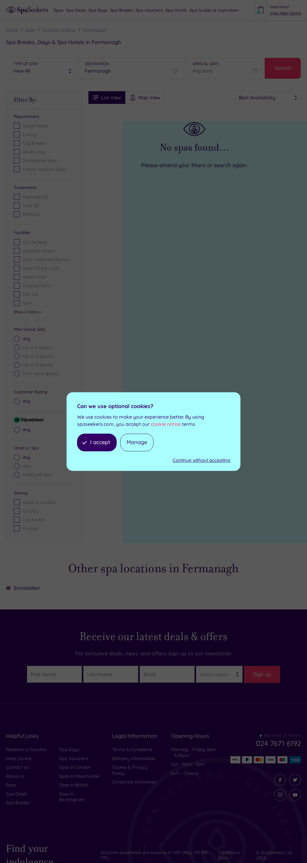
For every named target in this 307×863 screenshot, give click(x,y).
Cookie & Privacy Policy (130, 770)
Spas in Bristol (73, 785)
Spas (30, 29)
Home (12, 29)
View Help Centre (285, 13)
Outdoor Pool (36, 285)
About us (15, 776)
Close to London (39, 502)
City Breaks (34, 143)
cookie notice (166, 424)
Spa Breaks (18, 802)
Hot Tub (30, 294)
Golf (27, 303)
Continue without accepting (201, 460)
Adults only (34, 152)
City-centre (33, 519)
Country (31, 511)
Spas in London (75, 767)
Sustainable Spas (40, 160)
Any (26, 338)
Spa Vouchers (73, 758)
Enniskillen (27, 588)
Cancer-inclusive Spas (44, 169)
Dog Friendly (35, 125)
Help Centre (18, 758)
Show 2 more (25, 311)
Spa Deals (16, 794)
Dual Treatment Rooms (46, 259)
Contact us (17, 767)
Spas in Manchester (79, 776)
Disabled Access (39, 251)
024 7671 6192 (278, 743)
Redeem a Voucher (26, 749)
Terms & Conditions (132, 749)
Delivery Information (134, 758)
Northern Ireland (59, 29)
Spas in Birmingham (72, 797)
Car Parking (34, 242)
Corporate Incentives (134, 782)
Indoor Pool (34, 277)
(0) (35, 197)
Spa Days (69, 749)
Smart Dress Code (41, 268)
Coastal (30, 528)
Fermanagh (94, 29)
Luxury (29, 134)
